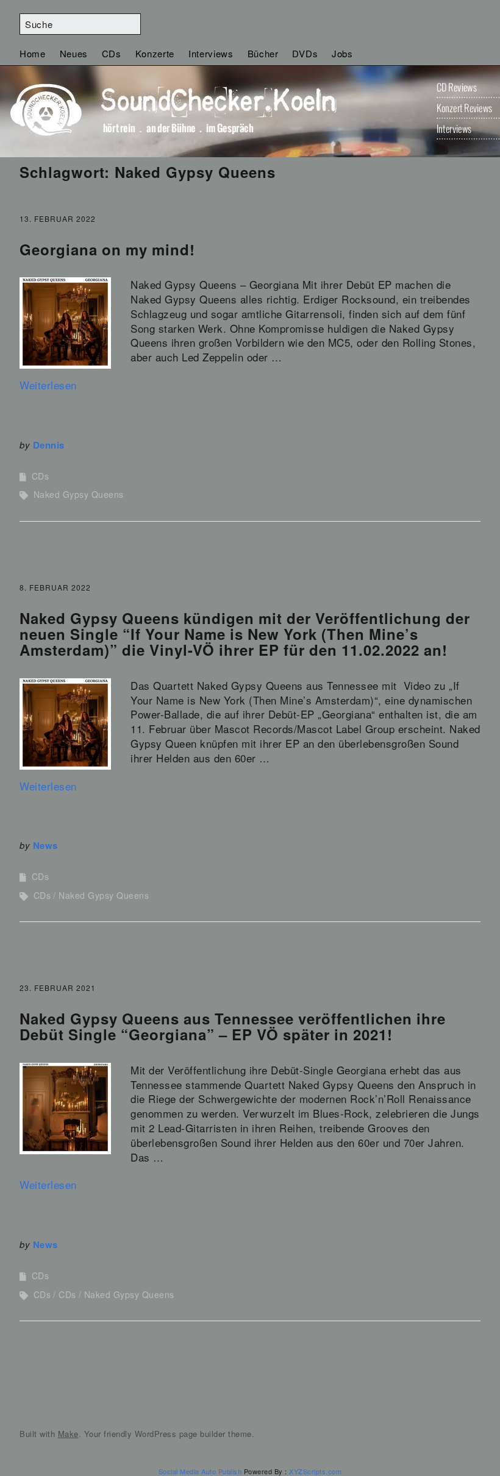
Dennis (49, 445)
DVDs (305, 53)
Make (68, 1433)
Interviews (211, 53)
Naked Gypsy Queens (79, 494)
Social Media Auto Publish (200, 1471)
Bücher (263, 53)
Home (33, 53)
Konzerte (155, 53)
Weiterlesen (48, 384)
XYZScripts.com (315, 1471)
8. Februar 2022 (55, 587)
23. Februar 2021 (58, 987)
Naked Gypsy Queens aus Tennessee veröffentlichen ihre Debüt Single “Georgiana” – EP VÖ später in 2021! (233, 1026)
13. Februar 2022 (58, 218)
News (45, 845)
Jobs (342, 53)
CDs (111, 53)
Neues (74, 53)
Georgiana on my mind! (107, 249)
